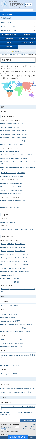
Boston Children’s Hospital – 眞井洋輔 (12, 123)
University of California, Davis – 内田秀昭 (13, 244)
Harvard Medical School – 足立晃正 (11, 127)
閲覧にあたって (30, 426)
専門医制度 (27, 34)
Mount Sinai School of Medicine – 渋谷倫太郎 (14, 158)
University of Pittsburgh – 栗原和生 (11, 193)
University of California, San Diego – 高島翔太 (14, 261)
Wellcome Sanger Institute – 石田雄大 (12, 340)
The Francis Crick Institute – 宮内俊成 (12, 343)
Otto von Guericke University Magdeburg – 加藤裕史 (16, 324)
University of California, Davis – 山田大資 (13, 251)
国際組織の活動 (7, 22)
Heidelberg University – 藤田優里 (10, 321)
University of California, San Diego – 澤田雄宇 (14, 258)
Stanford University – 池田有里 (10, 278)
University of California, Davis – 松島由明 (13, 247)
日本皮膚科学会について (9, 34)
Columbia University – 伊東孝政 (10, 151)
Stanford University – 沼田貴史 (10, 282)
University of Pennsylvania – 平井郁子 (12, 186)
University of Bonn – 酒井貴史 (10, 314)
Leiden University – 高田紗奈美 (10, 365)
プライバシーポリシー (30, 428)
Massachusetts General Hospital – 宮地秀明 (14, 137)
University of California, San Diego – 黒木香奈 (14, 254)
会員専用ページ (19, 51)
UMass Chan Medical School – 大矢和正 (13, 141)
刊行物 (9, 42)
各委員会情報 (9, 38)
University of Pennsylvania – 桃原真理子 (13, 190)
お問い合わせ (9, 427)
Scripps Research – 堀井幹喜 (9, 275)
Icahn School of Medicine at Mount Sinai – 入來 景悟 (16, 155)
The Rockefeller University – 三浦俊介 (12, 176)
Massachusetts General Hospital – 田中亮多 (14, 134)
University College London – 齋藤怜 (11, 346)
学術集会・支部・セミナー (27, 38)
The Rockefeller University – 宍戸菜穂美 (13, 173)
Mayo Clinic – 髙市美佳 (8, 222)
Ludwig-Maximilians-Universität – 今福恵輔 (13, 328)
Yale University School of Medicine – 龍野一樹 (14, 200)
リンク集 (32, 424)
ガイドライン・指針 (27, 42)
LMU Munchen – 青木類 (8, 317)
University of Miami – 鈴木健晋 (10, 207)
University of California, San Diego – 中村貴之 (14, 264)
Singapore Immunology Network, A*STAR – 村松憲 (16, 392)
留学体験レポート (7, 18)
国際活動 (9, 46)
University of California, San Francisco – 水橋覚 (15, 271)
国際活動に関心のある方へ (10, 30)
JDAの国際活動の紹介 (9, 26)
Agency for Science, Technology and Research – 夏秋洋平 (18, 388)
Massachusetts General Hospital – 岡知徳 (13, 130)
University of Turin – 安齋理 (9, 374)
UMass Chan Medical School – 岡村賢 (12, 144)
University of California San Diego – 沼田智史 (14, 268)
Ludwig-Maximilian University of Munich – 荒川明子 (16, 331)
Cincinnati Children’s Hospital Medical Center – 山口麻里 (17, 229)
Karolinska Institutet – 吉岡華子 (10, 306)
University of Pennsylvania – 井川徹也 (12, 183)
